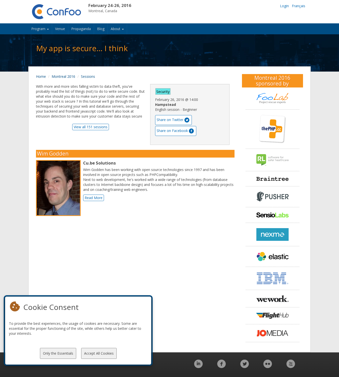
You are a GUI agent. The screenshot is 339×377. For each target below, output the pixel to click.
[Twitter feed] (245, 366)
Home (41, 76)
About (116, 28)
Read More (93, 197)
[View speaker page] (59, 188)
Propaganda (81, 28)
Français (298, 5)
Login (284, 5)
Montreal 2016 (63, 76)
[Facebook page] (221, 366)
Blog (100, 28)
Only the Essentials (58, 353)
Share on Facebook (172, 130)
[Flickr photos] (268, 366)
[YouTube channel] (291, 366)
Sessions (88, 76)
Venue (60, 28)
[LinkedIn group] (198, 366)
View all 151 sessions (90, 127)
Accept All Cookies (99, 353)
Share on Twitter (170, 119)
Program (38, 28)
